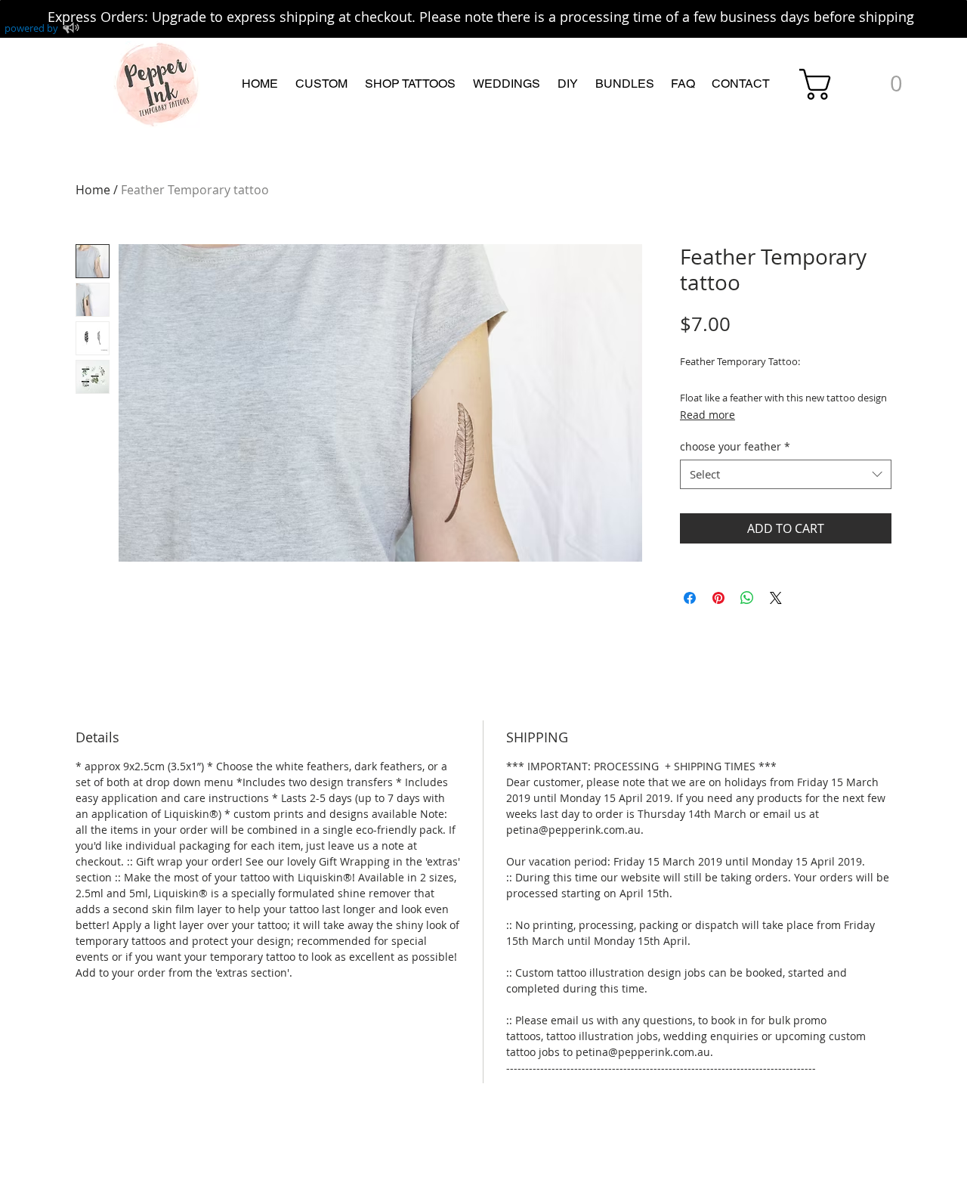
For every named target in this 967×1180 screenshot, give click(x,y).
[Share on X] (776, 598)
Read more (707, 414)
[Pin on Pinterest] (718, 598)
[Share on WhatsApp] (747, 598)
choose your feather (735, 446)
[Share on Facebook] (690, 598)
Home (93, 189)
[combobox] (785, 474)
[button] (321, 84)
